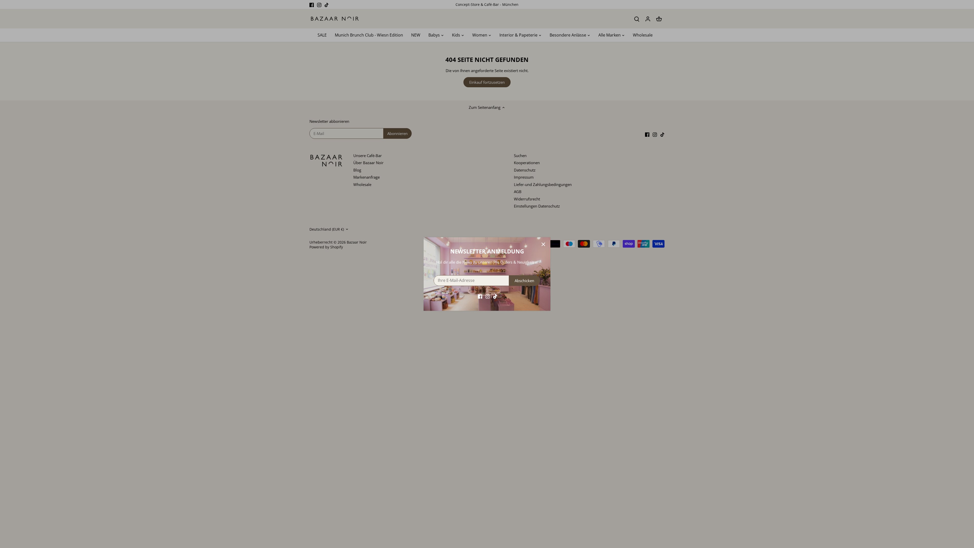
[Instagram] (487, 296)
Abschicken (524, 280)
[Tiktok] (495, 296)
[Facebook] (480, 296)
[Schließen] (543, 244)
